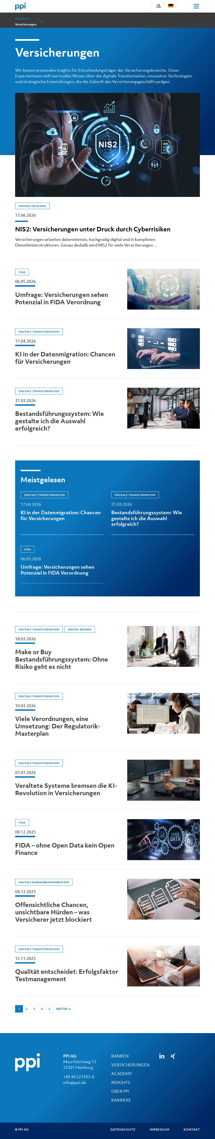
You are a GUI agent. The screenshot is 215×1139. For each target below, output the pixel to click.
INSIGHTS (120, 1082)
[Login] (158, 6)
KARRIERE (121, 1100)
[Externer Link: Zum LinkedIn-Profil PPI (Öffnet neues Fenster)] (161, 1056)
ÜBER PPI (120, 1091)
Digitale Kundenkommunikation (44, 882)
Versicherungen (26, 24)
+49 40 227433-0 (78, 1076)
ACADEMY (121, 1073)
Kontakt (192, 1129)
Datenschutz (122, 1129)
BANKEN (119, 1056)
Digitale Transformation (39, 332)
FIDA (22, 272)
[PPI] (27, 1061)
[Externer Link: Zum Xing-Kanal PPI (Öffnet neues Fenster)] (172, 1056)
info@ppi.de (74, 1082)
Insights (22, 19)
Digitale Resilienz (32, 206)
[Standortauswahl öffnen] (171, 6)
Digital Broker (79, 629)
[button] (41, 21)
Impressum (159, 1129)
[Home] (20, 6)
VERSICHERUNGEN (130, 1064)
